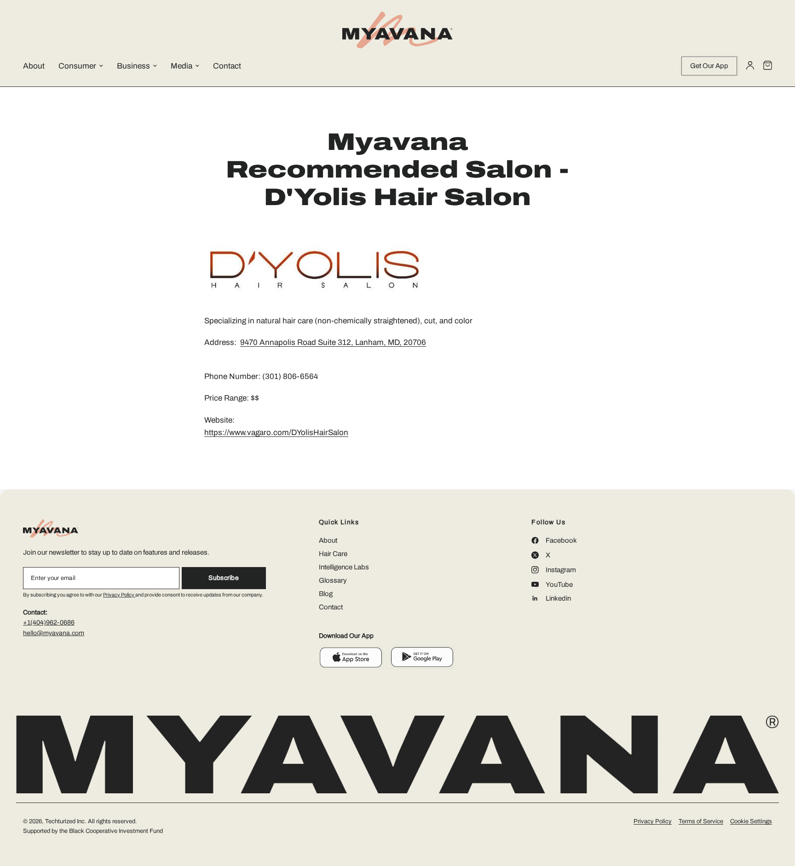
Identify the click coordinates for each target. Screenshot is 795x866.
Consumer (77, 66)
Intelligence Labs (344, 567)
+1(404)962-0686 (49, 622)
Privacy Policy (119, 594)
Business (133, 66)
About (34, 66)
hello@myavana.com (53, 633)
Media (181, 66)
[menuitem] (40, 66)
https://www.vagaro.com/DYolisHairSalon (276, 432)
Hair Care (333, 553)
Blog (326, 593)
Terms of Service (701, 821)
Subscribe (223, 577)
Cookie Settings (751, 821)
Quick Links (339, 522)
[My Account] (750, 66)
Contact (227, 66)
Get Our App (709, 65)
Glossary (333, 580)
